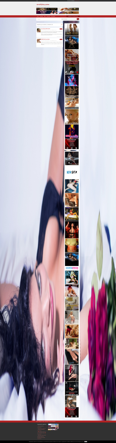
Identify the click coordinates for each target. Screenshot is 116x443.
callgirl (51, 40)
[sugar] (72, 270)
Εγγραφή (76, 0)
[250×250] (70, 406)
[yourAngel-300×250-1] (72, 85)
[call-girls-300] (72, 124)
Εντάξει (86, 441)
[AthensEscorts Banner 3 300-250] (72, 60)
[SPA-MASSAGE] (72, 310)
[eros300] (72, 138)
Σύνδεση (78, 0)
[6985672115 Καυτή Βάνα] (39, 42)
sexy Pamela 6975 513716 (45, 28)
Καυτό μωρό (40, 428)
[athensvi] (72, 220)
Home (38, 16)
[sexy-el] (72, 296)
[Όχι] (114, 441)
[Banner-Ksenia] (72, 192)
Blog (44, 16)
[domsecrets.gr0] (72, 395)
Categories (40, 421)
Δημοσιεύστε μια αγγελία (73, 16)
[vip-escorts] (72, 265)
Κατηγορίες (41, 16)
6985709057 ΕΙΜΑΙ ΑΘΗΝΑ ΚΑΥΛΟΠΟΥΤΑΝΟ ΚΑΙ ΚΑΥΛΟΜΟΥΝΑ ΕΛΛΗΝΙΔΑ (41, 436)
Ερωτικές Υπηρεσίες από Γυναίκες (46, 40)
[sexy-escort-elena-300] (72, 348)
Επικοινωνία (48, 16)
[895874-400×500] (72, 381)
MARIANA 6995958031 (41, 429)
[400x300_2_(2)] (72, 417)
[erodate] (72, 97)
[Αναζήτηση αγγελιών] (78, 19)
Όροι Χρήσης (53, 16)
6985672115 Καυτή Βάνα (45, 39)
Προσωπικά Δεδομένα (52, 421)
